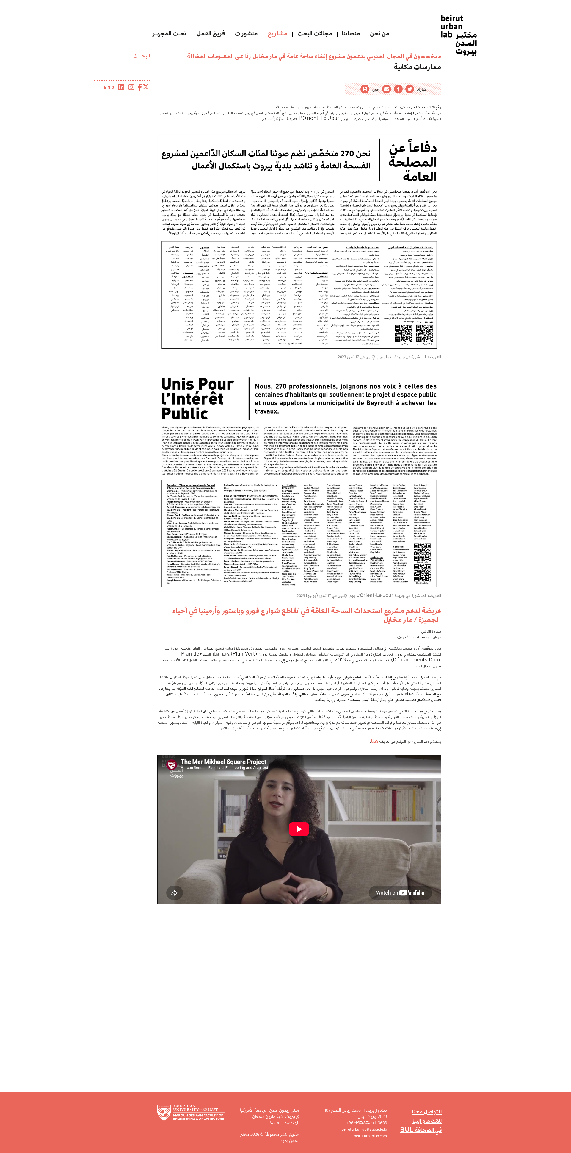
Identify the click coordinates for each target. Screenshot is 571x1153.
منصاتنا (351, 33)
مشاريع (277, 33)
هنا (376, 736)
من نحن (379, 33)
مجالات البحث (314, 33)
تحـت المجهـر (169, 33)
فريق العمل (211, 33)
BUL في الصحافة (424, 1125)
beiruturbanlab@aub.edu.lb (369, 1129)
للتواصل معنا (429, 1110)
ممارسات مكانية (425, 65)
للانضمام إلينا (429, 1118)
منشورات (246, 33)
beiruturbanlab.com (375, 1136)
